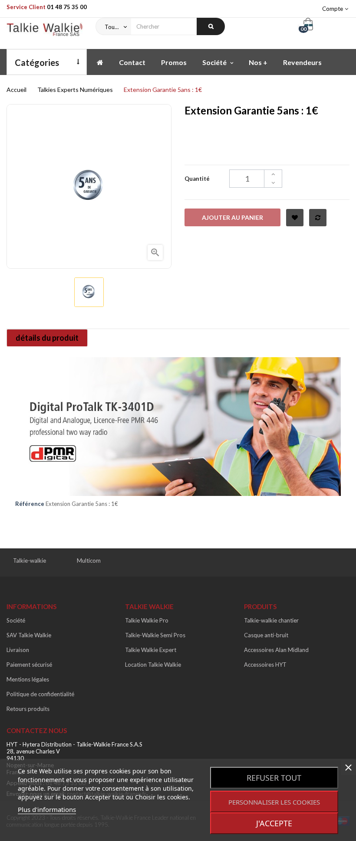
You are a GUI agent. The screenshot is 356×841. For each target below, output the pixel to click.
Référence (29, 503)
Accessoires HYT (265, 664)
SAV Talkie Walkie (29, 635)
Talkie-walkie (29, 560)
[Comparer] (317, 217)
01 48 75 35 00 (67, 6)
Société (16, 620)
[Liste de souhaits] (294, 217)
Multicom (89, 560)
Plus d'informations (47, 809)
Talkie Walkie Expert (150, 649)
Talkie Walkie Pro (146, 620)
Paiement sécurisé (29, 664)
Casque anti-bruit (266, 635)
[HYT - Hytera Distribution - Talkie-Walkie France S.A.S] (44, 31)
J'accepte (274, 823)
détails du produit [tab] (47, 337)
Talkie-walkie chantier (271, 620)
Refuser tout (274, 778)
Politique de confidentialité (40, 694)
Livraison (18, 649)
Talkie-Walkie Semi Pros (155, 635)
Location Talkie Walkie (153, 664)
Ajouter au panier (232, 217)
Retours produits (28, 708)
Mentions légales (28, 679)
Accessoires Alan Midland (276, 649)
